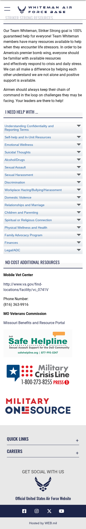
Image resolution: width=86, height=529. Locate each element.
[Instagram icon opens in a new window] (36, 511)
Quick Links (17, 438)
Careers (14, 451)
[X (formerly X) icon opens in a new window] (49, 511)
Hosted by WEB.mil (43, 523)
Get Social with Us (43, 471)
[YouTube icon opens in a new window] (61, 511)
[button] (7, 9)
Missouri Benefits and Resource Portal (34, 323)
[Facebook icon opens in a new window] (24, 511)
